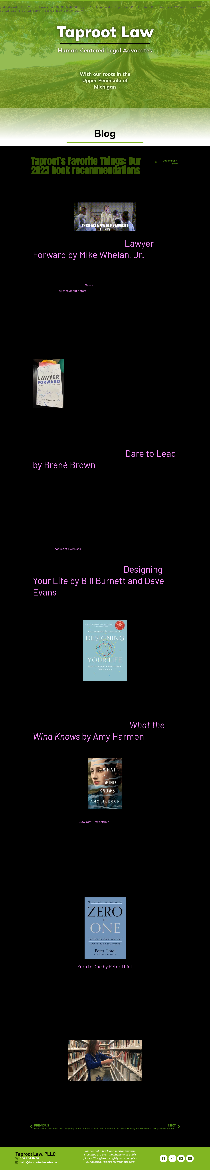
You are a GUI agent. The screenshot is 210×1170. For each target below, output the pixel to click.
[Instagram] (172, 1158)
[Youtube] (190, 1158)
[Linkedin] (181, 1158)
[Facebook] (163, 1158)
